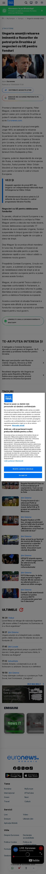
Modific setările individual (23, 469)
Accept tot (23, 475)
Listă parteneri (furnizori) (13, 461)
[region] (23, 437)
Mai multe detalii (18, 425)
